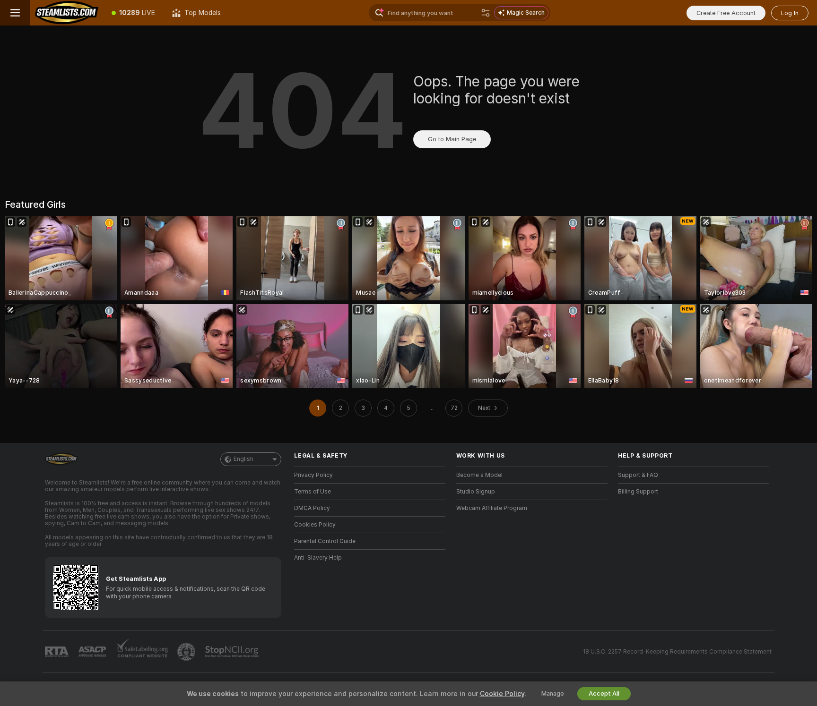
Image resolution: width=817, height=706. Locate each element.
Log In (790, 13)
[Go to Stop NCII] (233, 651)
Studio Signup (475, 491)
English (243, 459)
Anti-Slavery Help (318, 557)
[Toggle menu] (15, 13)
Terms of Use (312, 491)
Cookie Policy (502, 693)
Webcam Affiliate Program (491, 508)
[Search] (485, 12)
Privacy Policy (313, 475)
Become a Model (479, 475)
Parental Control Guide (325, 541)
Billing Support (638, 491)
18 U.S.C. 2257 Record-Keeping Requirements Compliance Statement (677, 651)
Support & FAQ (638, 475)
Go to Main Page (452, 139)
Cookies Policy (315, 524)
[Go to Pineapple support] (187, 652)
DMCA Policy (312, 508)
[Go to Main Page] (66, 13)
